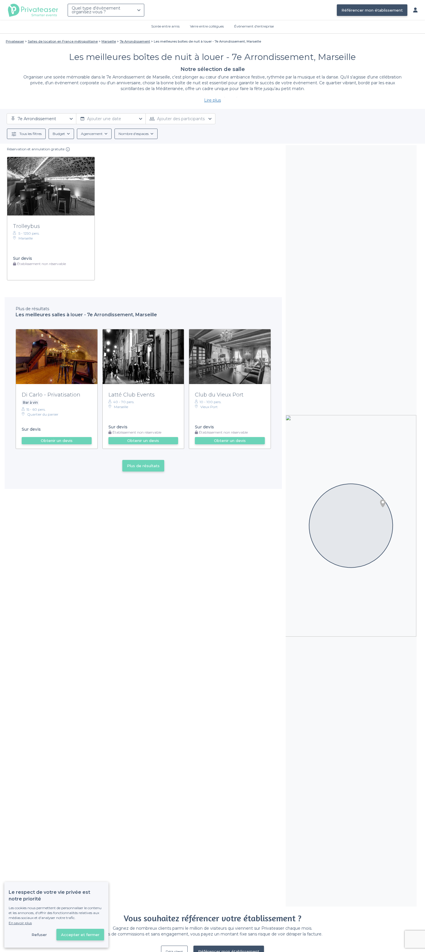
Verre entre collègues (207, 26)
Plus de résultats (143, 465)
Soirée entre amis (165, 26)
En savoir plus (20, 923)
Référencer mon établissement (372, 10)
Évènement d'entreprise (254, 26)
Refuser (39, 934)
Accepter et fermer (80, 934)
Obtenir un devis (57, 440)
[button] (383, 503)
